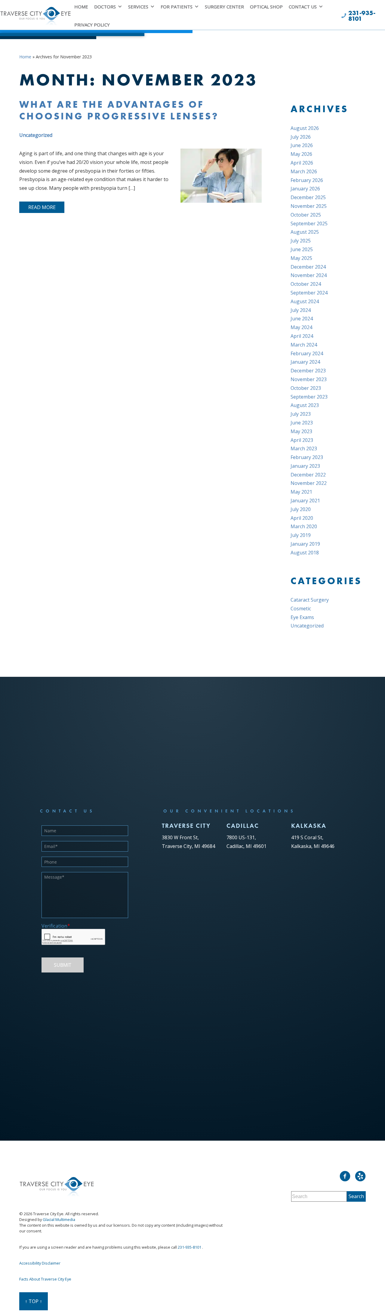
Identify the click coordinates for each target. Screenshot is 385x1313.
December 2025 (308, 197)
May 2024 (301, 327)
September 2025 (309, 223)
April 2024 (302, 336)
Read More (42, 207)
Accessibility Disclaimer (39, 1263)
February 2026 (307, 180)
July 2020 (301, 509)
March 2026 (304, 171)
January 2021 (305, 500)
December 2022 (308, 474)
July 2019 (301, 535)
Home (25, 57)
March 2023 (304, 448)
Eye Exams (302, 617)
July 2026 (301, 137)
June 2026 (302, 145)
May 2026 (301, 154)
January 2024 (305, 362)
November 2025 (309, 206)
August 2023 (305, 405)
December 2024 (308, 267)
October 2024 (306, 284)
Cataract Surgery (310, 599)
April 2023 (302, 440)
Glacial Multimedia (59, 1219)
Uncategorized (35, 135)
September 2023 (309, 396)
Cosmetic (301, 608)
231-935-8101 (189, 1247)
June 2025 (302, 249)
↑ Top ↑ (33, 1301)
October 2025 (306, 214)
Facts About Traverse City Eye (45, 1279)
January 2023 (305, 466)
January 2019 (305, 544)
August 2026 (305, 128)
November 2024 (309, 275)
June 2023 (302, 422)
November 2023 (309, 379)
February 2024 (307, 353)
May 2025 (301, 258)
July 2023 (301, 414)
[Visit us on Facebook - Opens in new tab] (345, 1176)
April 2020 (302, 518)
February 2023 (307, 457)
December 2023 (308, 370)
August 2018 (305, 552)
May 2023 (301, 431)
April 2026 (302, 162)
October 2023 (306, 388)
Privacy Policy (92, 25)
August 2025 (305, 232)
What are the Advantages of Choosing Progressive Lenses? (119, 110)
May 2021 (301, 492)
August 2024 (305, 301)
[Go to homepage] (35, 18)
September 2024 (309, 292)
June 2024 (302, 318)
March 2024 (304, 344)
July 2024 (301, 310)
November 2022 (309, 483)
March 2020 (304, 526)
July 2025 (301, 240)
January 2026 (305, 188)
